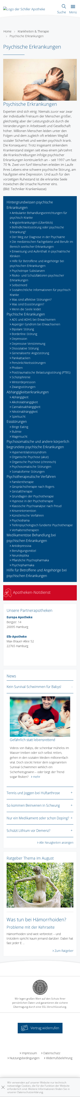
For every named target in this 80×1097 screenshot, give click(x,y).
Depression (19, 339)
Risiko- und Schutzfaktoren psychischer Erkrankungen (37, 277)
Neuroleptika (20, 555)
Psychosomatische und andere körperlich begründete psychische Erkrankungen (38, 444)
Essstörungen (17, 421)
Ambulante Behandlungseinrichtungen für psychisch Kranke (38, 215)
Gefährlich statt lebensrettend (32, 739)
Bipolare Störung (23, 329)
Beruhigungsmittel (24, 551)
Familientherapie (23, 482)
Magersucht (20, 436)
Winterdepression (23, 382)
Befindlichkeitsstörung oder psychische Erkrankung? (37, 229)
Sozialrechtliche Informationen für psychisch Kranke (40, 292)
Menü (73, 12)
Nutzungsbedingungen (24, 1058)
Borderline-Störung (24, 334)
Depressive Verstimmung (28, 344)
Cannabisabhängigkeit (26, 407)
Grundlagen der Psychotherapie (33, 496)
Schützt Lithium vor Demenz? (28, 830)
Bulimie (17, 431)
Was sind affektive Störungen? (32, 299)
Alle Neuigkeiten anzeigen (56, 842)
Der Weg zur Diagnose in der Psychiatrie (38, 237)
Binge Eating (20, 427)
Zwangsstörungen (23, 387)
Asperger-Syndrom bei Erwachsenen (36, 324)
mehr (36, 777)
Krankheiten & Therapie (33, 31)
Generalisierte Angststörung (30, 353)
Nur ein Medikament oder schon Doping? (38, 818)
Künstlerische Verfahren (28, 515)
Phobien (17, 368)
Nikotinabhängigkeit (25, 411)
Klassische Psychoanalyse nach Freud (36, 506)
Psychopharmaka (23, 565)
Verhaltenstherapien (25, 530)
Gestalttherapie (22, 491)
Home (7, 31)
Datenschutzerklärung (30, 1092)
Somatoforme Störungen (28, 471)
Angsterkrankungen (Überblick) (32, 222)
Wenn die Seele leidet (26, 309)
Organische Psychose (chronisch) (34, 462)
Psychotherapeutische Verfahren (31, 476)
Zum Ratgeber (64, 951)
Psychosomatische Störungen (31, 467)
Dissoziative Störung (25, 348)
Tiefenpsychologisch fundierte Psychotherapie (42, 525)
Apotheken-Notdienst (31, 592)
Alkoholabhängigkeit (25, 402)
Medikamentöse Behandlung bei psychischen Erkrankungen (31, 538)
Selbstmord (19, 285)
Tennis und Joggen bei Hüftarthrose (33, 793)
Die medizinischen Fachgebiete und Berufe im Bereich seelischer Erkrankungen (41, 244)
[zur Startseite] (24, 8)
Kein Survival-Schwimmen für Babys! (34, 686)
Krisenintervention (24, 511)
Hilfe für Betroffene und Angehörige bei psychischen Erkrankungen (37, 263)
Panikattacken (21, 358)
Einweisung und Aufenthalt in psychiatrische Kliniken (40, 253)
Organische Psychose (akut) (30, 457)
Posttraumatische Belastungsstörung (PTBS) (41, 372)
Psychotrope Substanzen (28, 271)
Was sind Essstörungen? (28, 304)
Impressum (29, 1053)
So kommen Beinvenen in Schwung (33, 805)
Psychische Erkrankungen (27, 36)
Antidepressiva (21, 546)
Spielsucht (19, 416)
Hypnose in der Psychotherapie (32, 501)
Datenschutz (51, 1053)
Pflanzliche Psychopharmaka (30, 560)
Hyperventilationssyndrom (29, 452)
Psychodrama (20, 520)
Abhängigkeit (20, 397)
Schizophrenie (21, 377)
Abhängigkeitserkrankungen (28, 392)
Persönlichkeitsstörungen (29, 363)
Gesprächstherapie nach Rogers (33, 487)
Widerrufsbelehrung (59, 1058)
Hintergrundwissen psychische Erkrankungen (30, 205)
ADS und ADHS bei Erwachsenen (33, 319)
